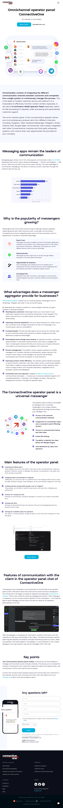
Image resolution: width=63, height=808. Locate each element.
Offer (3, 791)
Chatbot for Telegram (40, 766)
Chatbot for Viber (39, 768)
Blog (3, 789)
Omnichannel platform (10, 301)
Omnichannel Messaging (9, 768)
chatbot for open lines (44, 374)
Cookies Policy (30, 797)
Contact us (6, 677)
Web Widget (6, 766)
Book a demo (24, 24)
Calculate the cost (38, 24)
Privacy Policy (49, 734)
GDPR (43, 797)
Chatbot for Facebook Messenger (43, 771)
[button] (58, 2)
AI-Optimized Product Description (31, 804)
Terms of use (37, 797)
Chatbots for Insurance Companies (12, 771)
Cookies (30, 736)
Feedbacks (5, 786)
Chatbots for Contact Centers (10, 774)
